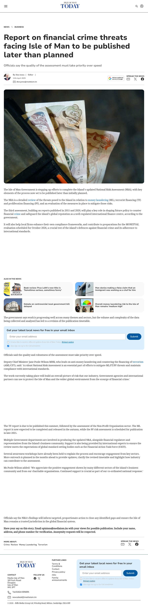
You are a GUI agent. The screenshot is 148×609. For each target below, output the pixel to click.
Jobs (54, 574)
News (6, 27)
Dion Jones (20, 75)
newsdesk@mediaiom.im (24, 597)
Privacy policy (58, 572)
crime (17, 213)
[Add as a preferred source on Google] (116, 78)
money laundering (98, 200)
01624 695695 (22, 592)
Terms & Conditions (57, 565)
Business (19, 27)
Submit (134, 336)
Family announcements (59, 578)
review (32, 200)
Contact (55, 569)
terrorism (138, 361)
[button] (5, 6)
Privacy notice (68, 342)
